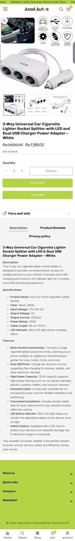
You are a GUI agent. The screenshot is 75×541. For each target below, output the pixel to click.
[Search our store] (62, 9)
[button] (37, 213)
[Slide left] (5, 105)
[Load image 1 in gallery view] (14, 105)
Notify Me (37, 194)
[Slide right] (69, 105)
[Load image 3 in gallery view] (60, 105)
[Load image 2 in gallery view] (37, 105)
